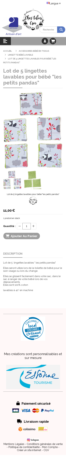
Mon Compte (50, 447)
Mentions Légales (13, 444)
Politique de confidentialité (24, 447)
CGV (46, 450)
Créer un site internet (29, 450)
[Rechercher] (61, 29)
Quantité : (9, 226)
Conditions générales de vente (45, 444)
